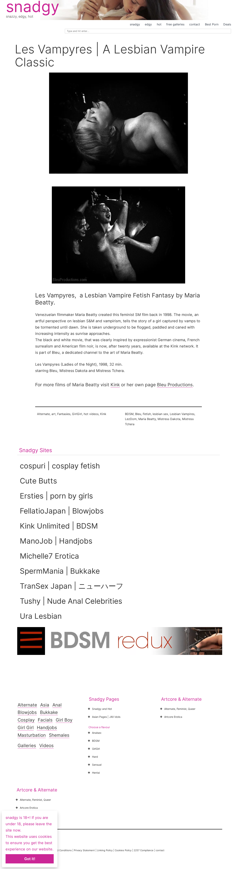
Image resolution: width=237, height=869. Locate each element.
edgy (148, 24)
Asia (44, 705)
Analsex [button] (96, 732)
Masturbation (32, 735)
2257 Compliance (143, 850)
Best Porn (211, 24)
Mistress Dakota (169, 419)
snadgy (135, 24)
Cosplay (26, 720)
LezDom (131, 419)
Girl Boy (64, 720)
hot (159, 24)
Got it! (29, 859)
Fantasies (63, 414)
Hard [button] (95, 756)
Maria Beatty (147, 419)
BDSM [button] (95, 740)
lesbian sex (160, 414)
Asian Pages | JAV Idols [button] (106, 716)
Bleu (138, 414)
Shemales (59, 735)
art (53, 414)
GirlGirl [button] (96, 748)
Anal (57, 705)
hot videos (91, 414)
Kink (115, 384)
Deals (227, 24)
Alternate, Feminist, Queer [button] (179, 708)
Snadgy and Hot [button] (102, 708)
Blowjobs (27, 712)
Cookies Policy (123, 850)
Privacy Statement (84, 850)
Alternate (43, 414)
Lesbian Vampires (182, 414)
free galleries (175, 24)
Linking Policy (105, 850)
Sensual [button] (96, 764)
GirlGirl (77, 414)
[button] (118, 235)
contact (194, 24)
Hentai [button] (96, 772)
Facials (45, 720)
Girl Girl (26, 727)
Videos (46, 745)
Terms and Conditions (59, 850)
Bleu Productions (175, 384)
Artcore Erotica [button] (173, 716)
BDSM (129, 414)
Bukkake (49, 712)
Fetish (147, 414)
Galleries (27, 745)
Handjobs (47, 727)
